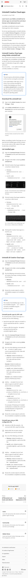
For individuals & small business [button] (8, 547)
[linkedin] (10, 569)
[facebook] (3, 569)
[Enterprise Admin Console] (26, 6)
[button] (21, 2)
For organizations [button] (5, 553)
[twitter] (7, 569)
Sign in (25, 1)
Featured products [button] (6, 562)
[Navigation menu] (2, 2)
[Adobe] (7, 2)
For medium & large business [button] (8, 550)
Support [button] (4, 556)
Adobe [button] (3, 559)
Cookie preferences (5, 573)
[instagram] (5, 569)
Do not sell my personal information (16, 573)
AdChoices (5, 575)
